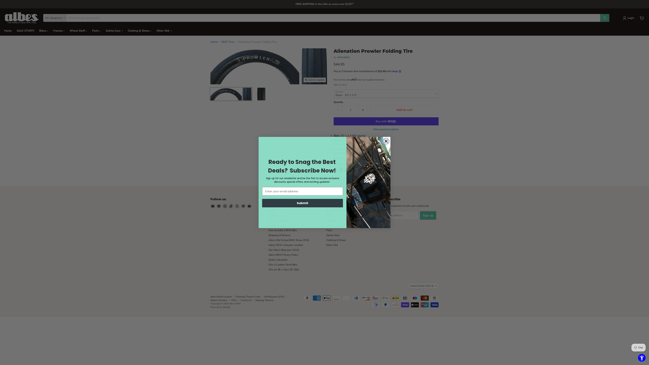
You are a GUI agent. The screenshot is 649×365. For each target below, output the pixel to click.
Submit (302, 203)
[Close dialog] (386, 141)
